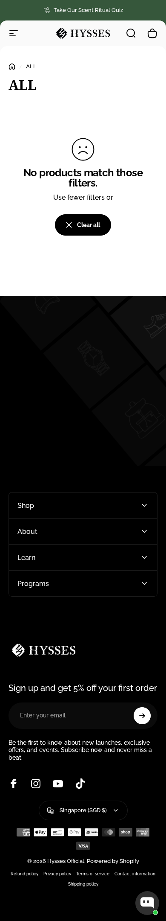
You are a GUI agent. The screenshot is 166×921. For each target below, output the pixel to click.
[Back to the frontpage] (12, 66)
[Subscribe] (142, 715)
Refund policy (24, 873)
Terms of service (92, 873)
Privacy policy (57, 873)
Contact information (134, 873)
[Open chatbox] (147, 903)
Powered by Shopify (113, 861)
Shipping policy (83, 883)
